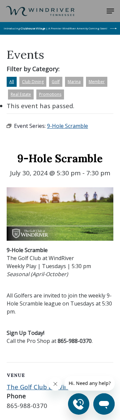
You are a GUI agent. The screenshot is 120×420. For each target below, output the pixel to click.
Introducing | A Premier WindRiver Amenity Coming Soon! (55, 28)
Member (97, 81)
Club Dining (33, 81)
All (11, 81)
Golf (56, 81)
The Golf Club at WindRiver (47, 387)
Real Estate (21, 94)
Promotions (50, 94)
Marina (74, 81)
